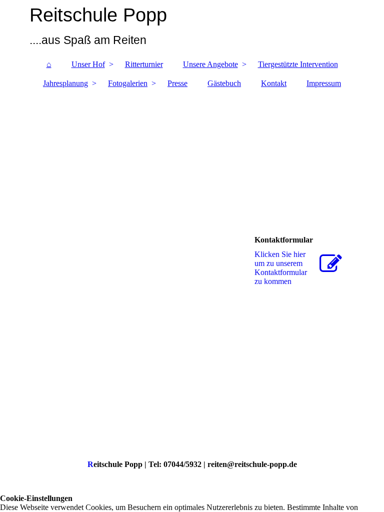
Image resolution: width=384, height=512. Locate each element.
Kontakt (273, 83)
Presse (178, 83)
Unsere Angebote (210, 64)
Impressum (323, 83)
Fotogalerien (128, 83)
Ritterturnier (144, 64)
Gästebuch (224, 83)
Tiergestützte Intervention (298, 64)
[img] (192, 27)
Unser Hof (88, 64)
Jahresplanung (65, 83)
